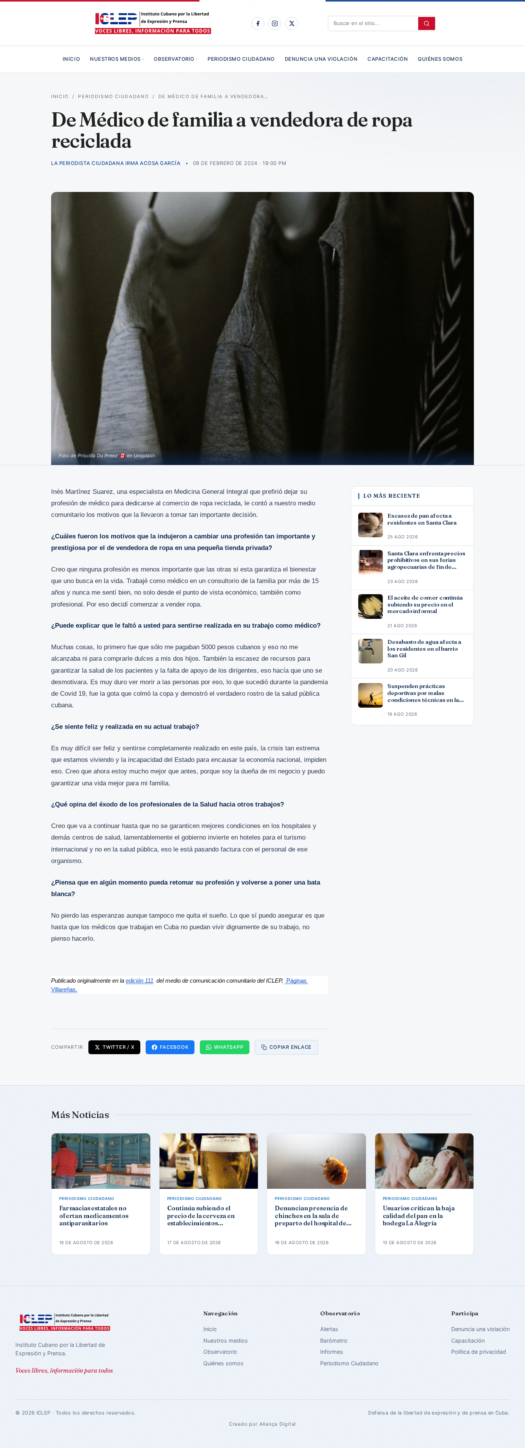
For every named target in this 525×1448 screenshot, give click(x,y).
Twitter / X (118, 1047)
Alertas (329, 1329)
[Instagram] (274, 23)
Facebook (174, 1047)
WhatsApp (228, 1047)
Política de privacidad (478, 1351)
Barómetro (333, 1340)
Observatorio (174, 59)
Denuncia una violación (321, 59)
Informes (331, 1351)
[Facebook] (257, 23)
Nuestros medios (115, 59)
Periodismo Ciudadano (241, 59)
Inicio (71, 59)
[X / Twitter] (291, 23)
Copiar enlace (290, 1047)
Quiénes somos (440, 59)
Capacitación (387, 59)
